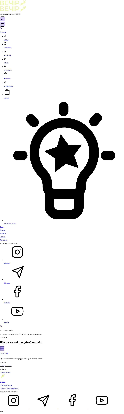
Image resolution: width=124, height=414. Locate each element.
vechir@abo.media (6, 366)
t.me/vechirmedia (5, 372)
